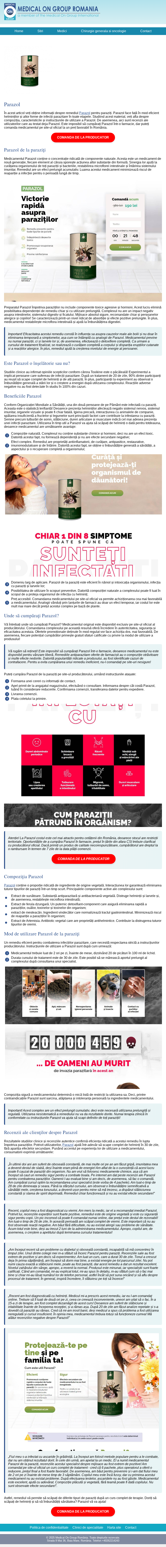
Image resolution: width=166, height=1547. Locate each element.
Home (19, 31)
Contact (145, 31)
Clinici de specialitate (87, 1527)
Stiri (40, 31)
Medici (62, 31)
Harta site (114, 1527)
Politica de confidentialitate (49, 1527)
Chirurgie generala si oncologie (103, 31)
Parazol (84, 113)
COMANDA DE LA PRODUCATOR (83, 137)
